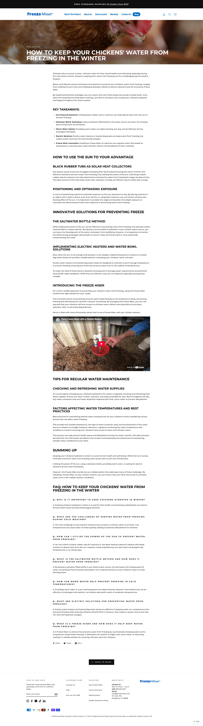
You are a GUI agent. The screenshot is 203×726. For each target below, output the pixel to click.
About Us (88, 14)
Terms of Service (95, 690)
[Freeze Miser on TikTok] (40, 701)
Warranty (114, 14)
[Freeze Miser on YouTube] (36, 701)
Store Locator (101, 14)
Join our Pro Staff (73, 695)
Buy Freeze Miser (96, 685)
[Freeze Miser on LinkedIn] (44, 701)
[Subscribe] (56, 694)
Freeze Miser (128, 302)
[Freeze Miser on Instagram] (27, 701)
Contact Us (126, 14)
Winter (28, 47)
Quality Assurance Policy (98, 700)
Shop (136, 14)
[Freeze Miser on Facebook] (32, 701)
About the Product (72, 14)
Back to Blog (103, 662)
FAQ (67, 690)
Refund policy (94, 695)
